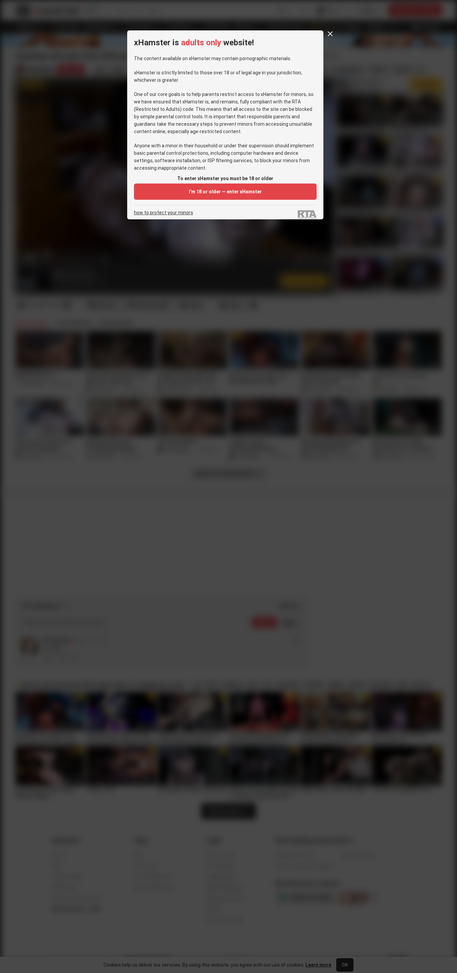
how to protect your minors (163, 212)
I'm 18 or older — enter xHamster (225, 191)
